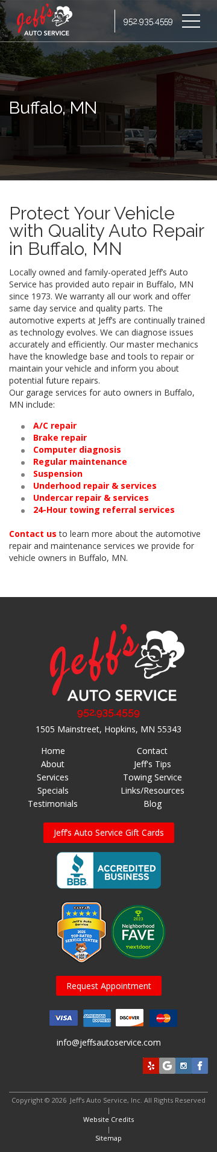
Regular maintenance (80, 461)
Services (53, 777)
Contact (152, 750)
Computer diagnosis (77, 449)
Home (53, 750)
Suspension (58, 473)
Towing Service (152, 777)
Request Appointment (108, 985)
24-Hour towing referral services (104, 509)
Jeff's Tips (152, 764)
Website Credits (108, 1119)
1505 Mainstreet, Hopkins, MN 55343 (108, 729)
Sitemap (108, 1137)
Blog (152, 803)
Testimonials (53, 803)
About (52, 764)
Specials (53, 790)
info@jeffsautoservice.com (109, 1042)
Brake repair (60, 437)
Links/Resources (152, 790)
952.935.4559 (148, 21)
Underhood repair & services (95, 485)
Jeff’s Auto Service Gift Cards (109, 832)
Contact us (33, 533)
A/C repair (55, 425)
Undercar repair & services (91, 497)
